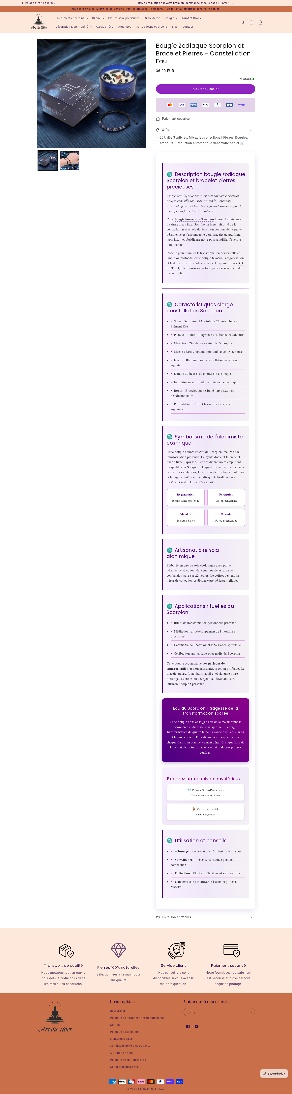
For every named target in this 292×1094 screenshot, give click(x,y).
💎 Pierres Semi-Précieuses (205, 792)
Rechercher (117, 1010)
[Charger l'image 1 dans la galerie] (48, 160)
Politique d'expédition (124, 1031)
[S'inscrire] (250, 1012)
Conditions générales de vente (130, 1045)
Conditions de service (124, 1066)
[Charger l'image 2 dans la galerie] (69, 160)
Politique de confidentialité (128, 1059)
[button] (71, 18)
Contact (115, 1024)
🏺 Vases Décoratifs (206, 811)
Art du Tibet (142, 1089)
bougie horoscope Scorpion (194, 219)
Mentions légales (121, 1038)
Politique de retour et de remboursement (137, 1017)
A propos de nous (121, 1052)
